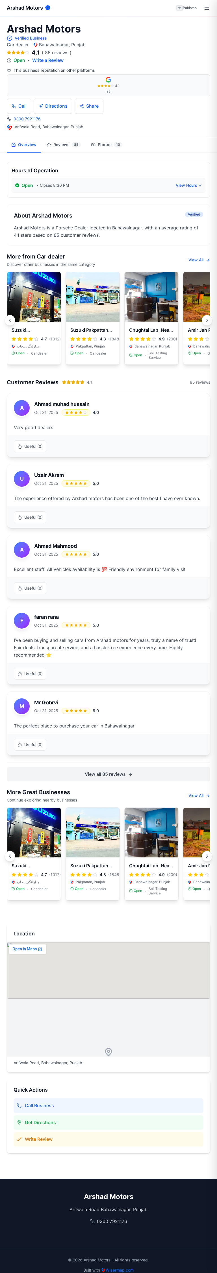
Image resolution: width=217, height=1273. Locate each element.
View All (196, 259)
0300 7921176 (27, 118)
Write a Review (48, 60)
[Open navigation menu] (206, 7)
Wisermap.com (120, 1270)
